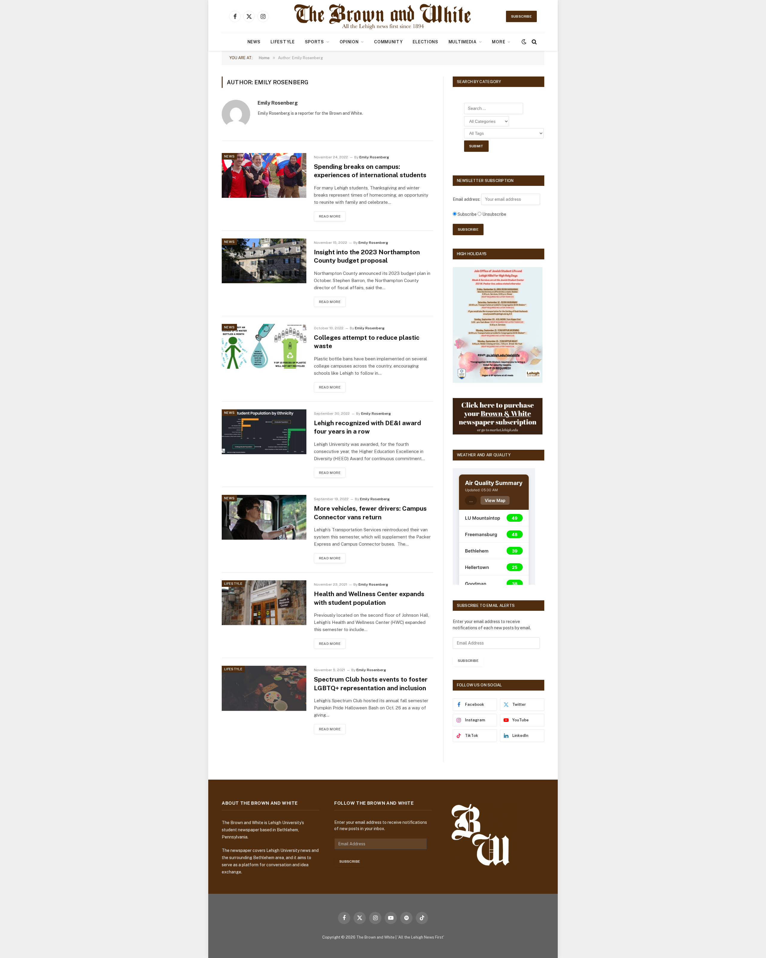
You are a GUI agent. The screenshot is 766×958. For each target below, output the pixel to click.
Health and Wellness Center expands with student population (369, 598)
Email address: (467, 199)
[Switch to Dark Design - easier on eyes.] (524, 42)
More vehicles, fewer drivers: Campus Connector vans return (370, 513)
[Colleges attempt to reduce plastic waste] (264, 346)
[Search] (534, 42)
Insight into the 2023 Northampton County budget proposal (367, 256)
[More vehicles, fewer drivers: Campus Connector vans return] (264, 517)
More (498, 41)
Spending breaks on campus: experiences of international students (370, 171)
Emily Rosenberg (278, 103)
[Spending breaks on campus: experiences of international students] (264, 175)
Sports (314, 41)
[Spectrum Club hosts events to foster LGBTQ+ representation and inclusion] (264, 688)
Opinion (349, 41)
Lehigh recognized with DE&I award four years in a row (367, 427)
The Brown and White (375, 937)
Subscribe (521, 16)
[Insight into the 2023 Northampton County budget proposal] (264, 260)
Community (388, 41)
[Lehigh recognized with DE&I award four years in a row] (264, 431)
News (254, 41)
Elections (425, 41)
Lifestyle (282, 41)
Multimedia (463, 41)
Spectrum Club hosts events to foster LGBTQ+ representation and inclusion (371, 684)
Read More (330, 216)
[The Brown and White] (382, 16)
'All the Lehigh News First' (420, 937)
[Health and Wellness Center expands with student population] (264, 602)
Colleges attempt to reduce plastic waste (367, 342)
